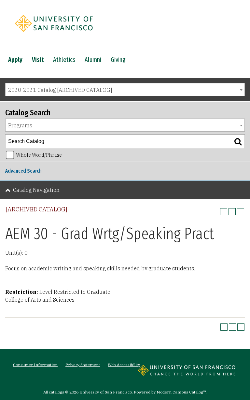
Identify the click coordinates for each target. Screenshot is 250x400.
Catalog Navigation (36, 190)
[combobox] (125, 89)
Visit (38, 60)
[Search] (238, 141)
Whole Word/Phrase (39, 155)
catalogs (56, 392)
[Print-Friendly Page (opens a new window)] (232, 211)
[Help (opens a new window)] (240, 211)
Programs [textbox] (20, 125)
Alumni (93, 60)
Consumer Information (35, 364)
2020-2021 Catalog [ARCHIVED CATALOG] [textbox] (60, 90)
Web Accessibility (124, 364)
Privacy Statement (82, 364)
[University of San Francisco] (54, 33)
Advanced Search (23, 171)
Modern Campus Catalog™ (181, 392)
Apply (15, 60)
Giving (118, 60)
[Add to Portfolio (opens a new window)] (223, 211)
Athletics (64, 60)
